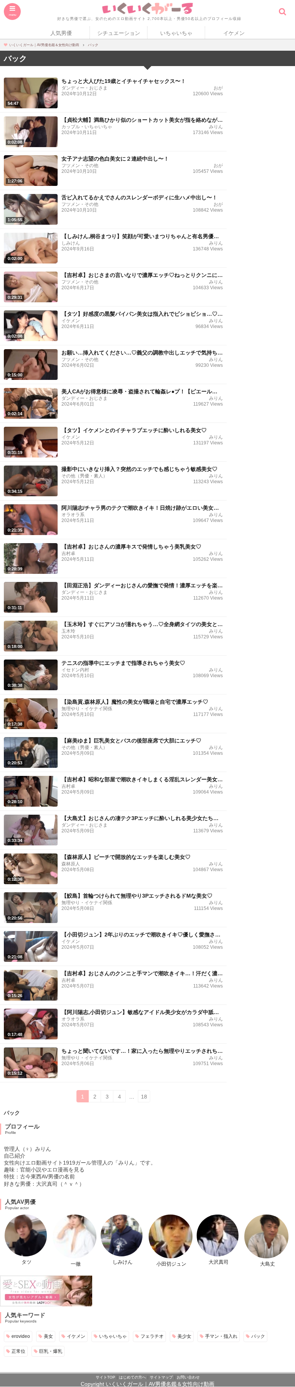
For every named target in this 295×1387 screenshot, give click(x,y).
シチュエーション (118, 33)
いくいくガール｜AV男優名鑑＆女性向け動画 (160, 1384)
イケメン (234, 33)
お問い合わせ (188, 1377)
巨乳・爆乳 (50, 1351)
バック (258, 1336)
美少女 (184, 1336)
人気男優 (61, 33)
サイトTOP (105, 1377)
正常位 (18, 1351)
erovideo (21, 1336)
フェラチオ (152, 1336)
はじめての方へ (132, 1377)
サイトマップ (161, 1377)
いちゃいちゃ (176, 33)
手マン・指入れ (221, 1336)
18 (144, 1097)
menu (12, 15)
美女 (48, 1336)
